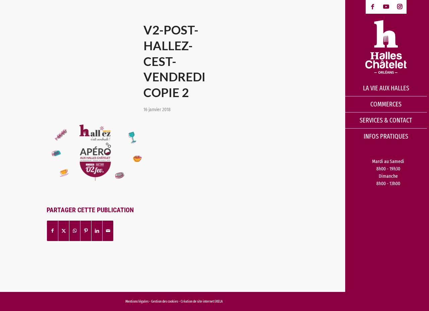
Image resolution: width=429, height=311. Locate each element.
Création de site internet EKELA (202, 301)
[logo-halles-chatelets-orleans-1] (386, 47)
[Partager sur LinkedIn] (96, 231)
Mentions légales (136, 301)
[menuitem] (386, 88)
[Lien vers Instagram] (400, 7)
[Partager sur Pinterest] (85, 231)
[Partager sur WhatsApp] (74, 231)
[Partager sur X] (63, 231)
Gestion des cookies (165, 301)
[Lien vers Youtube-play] (386, 7)
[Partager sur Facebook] (52, 231)
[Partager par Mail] (108, 231)
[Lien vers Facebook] (372, 7)
